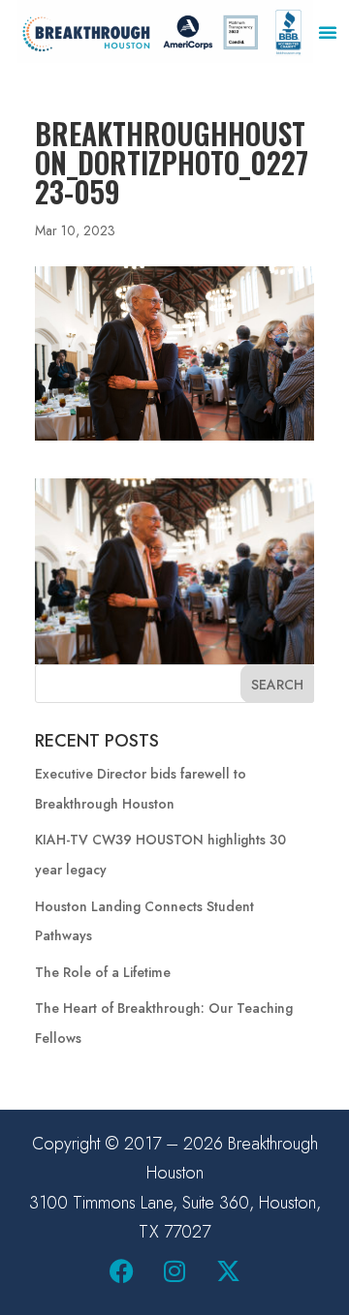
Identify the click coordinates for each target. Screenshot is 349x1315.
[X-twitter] (228, 1271)
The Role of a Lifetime (103, 972)
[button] (327, 31)
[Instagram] (174, 1271)
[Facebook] (121, 1271)
